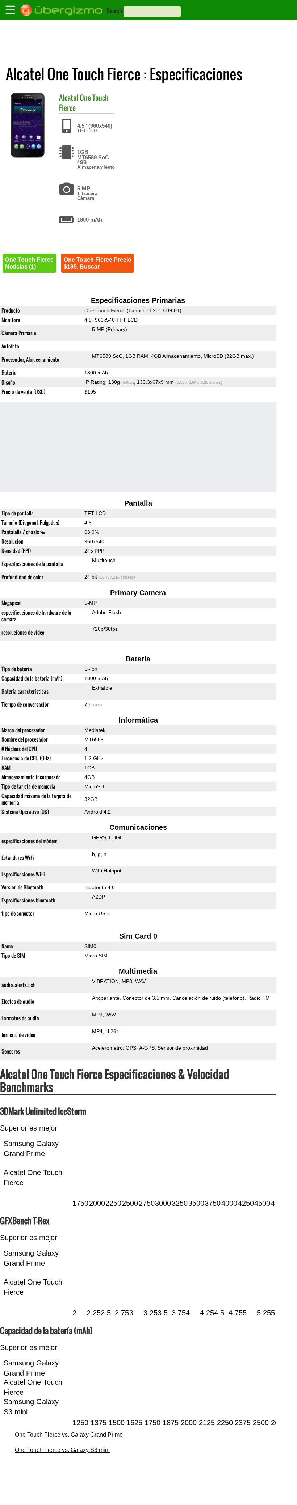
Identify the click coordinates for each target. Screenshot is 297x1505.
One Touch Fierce (84, 102)
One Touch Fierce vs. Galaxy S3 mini (62, 1450)
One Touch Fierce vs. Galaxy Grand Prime (69, 1435)
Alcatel (68, 97)
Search (114, 11)
